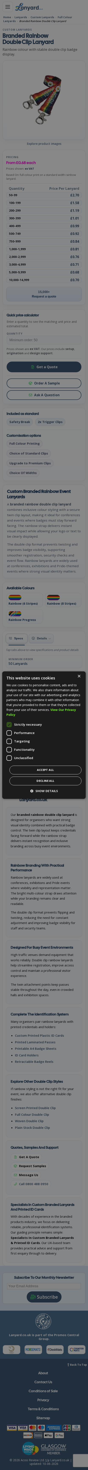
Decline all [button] (45, 781)
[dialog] (44, 735)
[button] (44, 790)
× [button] (79, 676)
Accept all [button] (45, 770)
